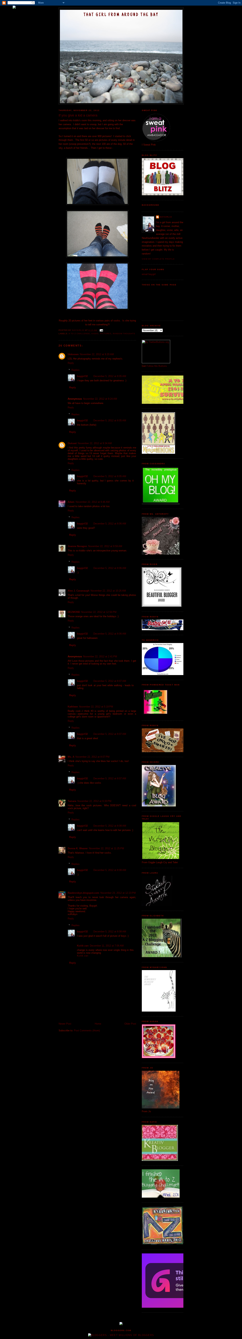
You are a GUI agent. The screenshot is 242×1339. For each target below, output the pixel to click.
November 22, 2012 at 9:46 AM (93, 501)
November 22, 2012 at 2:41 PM (100, 656)
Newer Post (65, 1023)
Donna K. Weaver (78, 848)
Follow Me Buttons (157, 366)
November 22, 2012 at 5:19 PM (96, 706)
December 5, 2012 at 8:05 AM (109, 376)
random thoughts (124, 334)
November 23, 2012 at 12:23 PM (118, 892)
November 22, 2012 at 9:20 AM (97, 354)
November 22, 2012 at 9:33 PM (94, 801)
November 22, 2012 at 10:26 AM (108, 590)
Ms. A (71, 756)
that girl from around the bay (121, 15)
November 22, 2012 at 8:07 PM (92, 756)
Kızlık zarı (83, 945)
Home (98, 1023)
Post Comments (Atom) (87, 1030)
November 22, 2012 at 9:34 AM (95, 443)
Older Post (130, 1023)
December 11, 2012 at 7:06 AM (107, 945)
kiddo (95, 334)
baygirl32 (82, 376)
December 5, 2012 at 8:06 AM (109, 523)
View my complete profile (158, 259)
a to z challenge (79, 334)
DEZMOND (74, 612)
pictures (105, 334)
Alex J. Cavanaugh (78, 590)
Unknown (73, 354)
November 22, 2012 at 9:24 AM (100, 398)
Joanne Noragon (77, 546)
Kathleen (73, 706)
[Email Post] (101, 330)
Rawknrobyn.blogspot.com (83, 892)
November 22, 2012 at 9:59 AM (105, 546)
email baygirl (149, 274)
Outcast (72, 443)
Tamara (72, 801)
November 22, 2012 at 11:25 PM (106, 848)
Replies (75, 370)
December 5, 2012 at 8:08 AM (109, 825)
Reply (71, 363)
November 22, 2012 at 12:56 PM (98, 612)
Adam (71, 501)
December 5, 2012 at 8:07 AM (109, 681)
